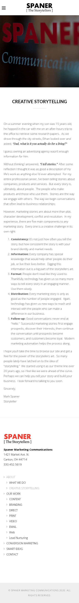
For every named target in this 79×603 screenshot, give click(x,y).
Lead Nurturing (18, 538)
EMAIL (12, 527)
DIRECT (13, 510)
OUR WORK (13, 493)
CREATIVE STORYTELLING (24, 488)
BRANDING (15, 504)
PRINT (12, 515)
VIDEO (13, 521)
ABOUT (10, 477)
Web (12, 532)
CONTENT (15, 499)
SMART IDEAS (14, 549)
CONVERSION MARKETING (22, 543)
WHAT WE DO (17, 482)
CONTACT (12, 554)
